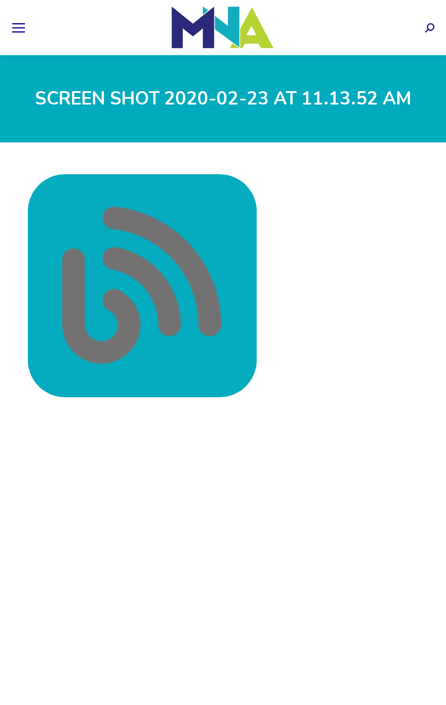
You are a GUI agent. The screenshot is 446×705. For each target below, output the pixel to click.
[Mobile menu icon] (19, 28)
